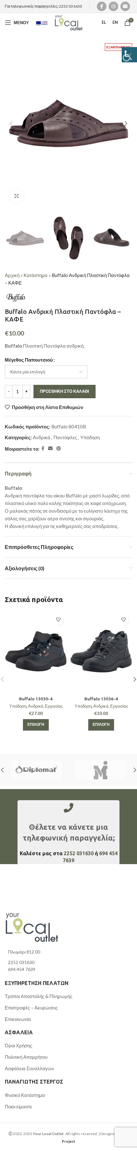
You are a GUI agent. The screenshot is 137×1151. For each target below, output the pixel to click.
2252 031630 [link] (70, 6)
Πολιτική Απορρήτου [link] (26, 1057)
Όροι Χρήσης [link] (18, 1045)
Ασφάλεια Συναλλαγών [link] (29, 1068)
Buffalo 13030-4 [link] (36, 698)
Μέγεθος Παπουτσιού (29, 360)
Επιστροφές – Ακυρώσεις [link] (31, 1007)
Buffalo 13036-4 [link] (101, 698)
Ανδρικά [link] (41, 437)
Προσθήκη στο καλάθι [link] (64, 391)
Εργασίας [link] (54, 706)
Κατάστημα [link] (35, 275)
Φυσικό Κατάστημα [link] (25, 1095)
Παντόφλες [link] (65, 437)
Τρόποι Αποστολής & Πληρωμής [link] (38, 996)
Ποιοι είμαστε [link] (18, 1106)
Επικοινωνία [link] (18, 1019)
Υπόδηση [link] (90, 437)
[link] (129, 54)
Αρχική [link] (12, 275)
